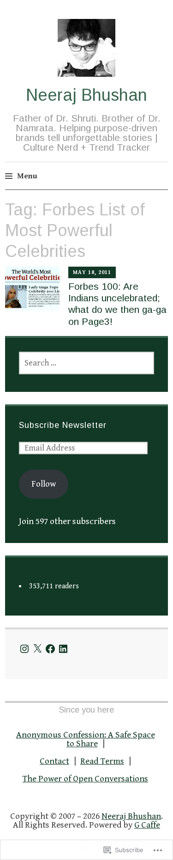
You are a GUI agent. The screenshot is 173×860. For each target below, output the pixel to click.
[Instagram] (24, 648)
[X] (37, 648)
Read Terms (102, 761)
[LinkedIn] (63, 648)
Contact (54, 761)
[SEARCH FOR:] (87, 363)
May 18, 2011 (92, 272)
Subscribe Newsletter (63, 425)
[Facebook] (50, 648)
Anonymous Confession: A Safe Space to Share (85, 739)
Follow (43, 484)
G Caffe (147, 825)
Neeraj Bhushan (86, 94)
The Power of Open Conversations (85, 779)
